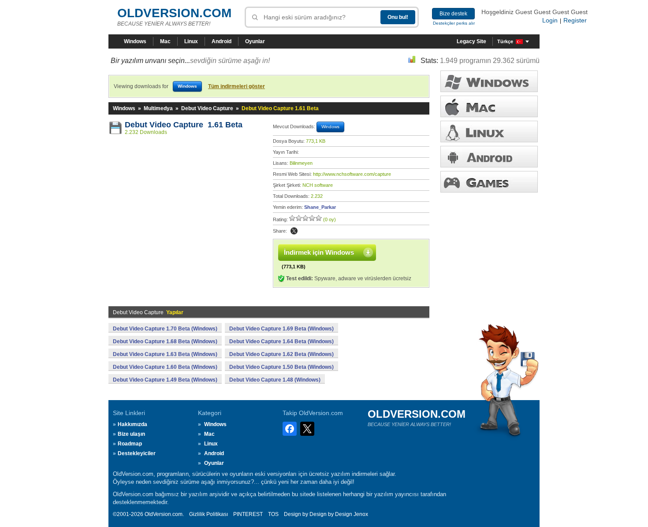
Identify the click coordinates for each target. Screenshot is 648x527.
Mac (165, 41)
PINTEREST (248, 514)
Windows (135, 41)
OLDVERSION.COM (174, 13)
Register (575, 20)
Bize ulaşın (131, 434)
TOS (273, 514)
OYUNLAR (489, 182)
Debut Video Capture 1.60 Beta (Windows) (165, 367)
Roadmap (130, 444)
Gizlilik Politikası (208, 514)
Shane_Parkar (320, 207)
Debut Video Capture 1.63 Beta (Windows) (165, 354)
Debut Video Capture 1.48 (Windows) (274, 380)
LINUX (489, 131)
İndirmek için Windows (319, 252)
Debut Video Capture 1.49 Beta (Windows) (165, 380)
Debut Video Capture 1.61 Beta (183, 124)
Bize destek (453, 14)
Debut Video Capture (207, 108)
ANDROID (489, 156)
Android (221, 41)
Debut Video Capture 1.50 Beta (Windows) (281, 367)
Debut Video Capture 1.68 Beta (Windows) (165, 341)
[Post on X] (294, 230)
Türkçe (505, 41)
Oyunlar (255, 41)
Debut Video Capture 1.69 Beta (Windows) (281, 329)
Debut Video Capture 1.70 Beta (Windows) (165, 329)
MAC (489, 106)
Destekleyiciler (137, 453)
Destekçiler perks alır (454, 23)
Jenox (361, 514)
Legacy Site (471, 41)
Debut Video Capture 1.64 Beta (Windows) (281, 341)
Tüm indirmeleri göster (236, 86)
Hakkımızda (132, 424)
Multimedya (158, 108)
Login (550, 20)
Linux (191, 41)
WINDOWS (489, 81)
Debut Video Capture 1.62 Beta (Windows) (281, 354)
